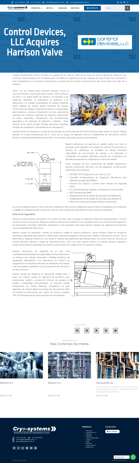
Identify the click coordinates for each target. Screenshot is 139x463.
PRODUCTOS (35, 8)
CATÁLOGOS (62, 8)
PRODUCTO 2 (54, 383)
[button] (77, 331)
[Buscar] (127, 8)
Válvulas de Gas (104, 383)
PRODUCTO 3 (6, 383)
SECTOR (49, 8)
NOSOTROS (75, 8)
